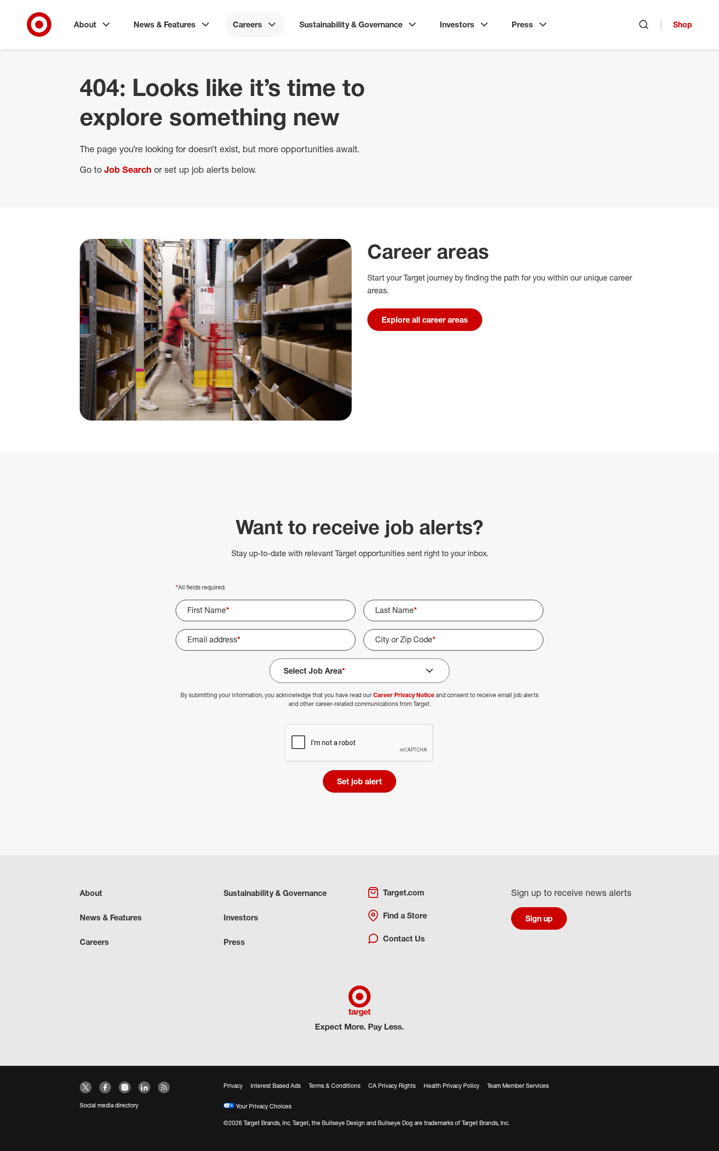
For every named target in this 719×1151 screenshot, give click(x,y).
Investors (457, 24)
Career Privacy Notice (403, 695)
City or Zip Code (405, 639)
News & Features (165, 24)
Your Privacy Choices (263, 1106)
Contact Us (404, 938)
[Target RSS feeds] (164, 1087)
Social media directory (109, 1105)
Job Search (128, 169)
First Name (208, 610)
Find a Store (405, 915)
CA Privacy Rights (392, 1085)
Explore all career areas (425, 320)
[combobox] (453, 640)
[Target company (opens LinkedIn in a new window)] (144, 1087)
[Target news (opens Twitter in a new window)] (85, 1087)
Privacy (233, 1085)
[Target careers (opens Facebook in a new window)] (105, 1087)
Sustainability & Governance (351, 24)
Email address (214, 639)
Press (522, 24)
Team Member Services (518, 1085)
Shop (682, 24)
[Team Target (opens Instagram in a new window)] (125, 1087)
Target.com (403, 892)
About (85, 24)
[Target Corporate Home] (39, 24)
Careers (247, 24)
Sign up (539, 918)
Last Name (396, 610)
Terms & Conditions (334, 1085)
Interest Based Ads (275, 1085)
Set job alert (359, 781)
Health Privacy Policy (451, 1085)
